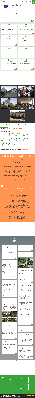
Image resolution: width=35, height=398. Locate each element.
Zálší (22, 176)
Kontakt (19, 391)
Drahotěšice (28, 166)
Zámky (5, 190)
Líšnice (12, 170)
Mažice (29, 170)
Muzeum (18, 192)
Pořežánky (10, 172)
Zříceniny (8, 190)
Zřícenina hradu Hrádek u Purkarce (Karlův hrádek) (17, 197)
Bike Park (9, 192)
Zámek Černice (8, 207)
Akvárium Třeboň (7, 208)
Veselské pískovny (14, 196)
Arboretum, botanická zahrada (19, 188)
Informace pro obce (22, 385)
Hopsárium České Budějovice (24, 208)
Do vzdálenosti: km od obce (14, 159)
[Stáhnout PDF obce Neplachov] (31, 21)
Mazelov (25, 170)
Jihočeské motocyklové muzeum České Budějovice (17, 213)
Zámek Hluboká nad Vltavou (21, 200)
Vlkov (13, 176)
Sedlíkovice (24, 172)
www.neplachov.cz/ (21, 19)
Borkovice (6, 166)
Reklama (22, 381)
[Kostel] (9, 103)
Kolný (19, 169)
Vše (2, 186)
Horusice (27, 167)
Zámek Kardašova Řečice (24, 211)
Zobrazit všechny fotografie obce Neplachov (17, 121)
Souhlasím (30, 395)
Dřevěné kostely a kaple (15, 190)
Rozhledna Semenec (17, 205)
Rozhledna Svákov (26, 202)
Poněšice (28, 171)
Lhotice (8, 170)
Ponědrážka (22, 171)
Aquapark (15, 186)
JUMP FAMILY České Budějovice (17, 219)
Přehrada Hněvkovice (11, 199)
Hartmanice (15, 167)
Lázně (30, 190)
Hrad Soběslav (9, 205)
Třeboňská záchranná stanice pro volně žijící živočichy (17, 206)
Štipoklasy (15, 174)
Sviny (19, 174)
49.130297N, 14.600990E (21, 12)
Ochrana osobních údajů (6, 391)
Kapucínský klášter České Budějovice (17, 212)
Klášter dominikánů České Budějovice (17, 215)
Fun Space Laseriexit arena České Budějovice (17, 218)
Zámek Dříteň (27, 207)
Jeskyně (26, 190)
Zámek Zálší (21, 196)
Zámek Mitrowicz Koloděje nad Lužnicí (17, 210)
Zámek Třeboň (15, 208)
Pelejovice (13, 171)
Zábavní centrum (24, 192)
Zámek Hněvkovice (11, 200)
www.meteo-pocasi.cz (24, 149)
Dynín (7, 167)
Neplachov (17, 5)
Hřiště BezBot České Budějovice (17, 217)
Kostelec (23, 169)
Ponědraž (18, 171)
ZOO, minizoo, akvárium (8, 186)
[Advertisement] (17, 78)
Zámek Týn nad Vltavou (25, 204)
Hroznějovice (7, 169)
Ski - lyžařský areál (26, 186)
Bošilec (9, 166)
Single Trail (14, 192)
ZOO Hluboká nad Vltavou (9, 202)
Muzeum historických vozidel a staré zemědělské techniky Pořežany (17, 195)
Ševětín (29, 172)
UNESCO (20, 186)
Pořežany (15, 172)
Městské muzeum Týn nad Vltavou (12, 204)
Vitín (30, 175)
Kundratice (28, 169)
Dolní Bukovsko (22, 166)
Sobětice (10, 174)
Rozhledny (27, 188)
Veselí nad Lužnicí (7, 175)
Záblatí (19, 176)
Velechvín (28, 174)
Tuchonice (23, 174)
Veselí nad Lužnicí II (24, 175)
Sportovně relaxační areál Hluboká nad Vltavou (17, 201)
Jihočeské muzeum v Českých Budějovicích (17, 216)
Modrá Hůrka (7, 171)
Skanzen (31, 186)
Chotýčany (16, 166)
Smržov (6, 174)
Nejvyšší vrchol (3, 192)
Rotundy (22, 190)
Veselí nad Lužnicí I (15, 175)
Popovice (5, 172)
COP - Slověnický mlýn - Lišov (22, 199)
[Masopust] (26, 91)
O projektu (22, 378)
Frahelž (10, 167)
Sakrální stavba (31, 192)
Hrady (32, 188)
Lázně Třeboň (25, 205)
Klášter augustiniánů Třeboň (17, 207)
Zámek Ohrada (19, 202)
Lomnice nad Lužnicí (18, 170)
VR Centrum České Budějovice (12, 211)
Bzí (12, 166)
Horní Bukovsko (21, 167)
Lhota (5, 170)
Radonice (20, 172)
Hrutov (11, 169)
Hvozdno (16, 169)
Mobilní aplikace (22, 388)
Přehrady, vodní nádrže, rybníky (7, 188)
